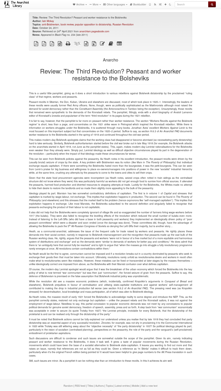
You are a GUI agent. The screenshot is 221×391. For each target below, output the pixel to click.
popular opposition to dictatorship (93, 24)
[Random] (160, 4)
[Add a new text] (165, 4)
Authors (99, 385)
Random (68, 385)
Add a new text (149, 385)
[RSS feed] (155, 4)
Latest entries (122, 385)
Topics (109, 385)
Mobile (135, 385)
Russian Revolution (123, 24)
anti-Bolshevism (50, 24)
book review (67, 24)
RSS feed (80, 385)
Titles (90, 385)
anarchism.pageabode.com (94, 31)
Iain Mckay (48, 21)
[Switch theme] (170, 4)
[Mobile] (149, 4)
